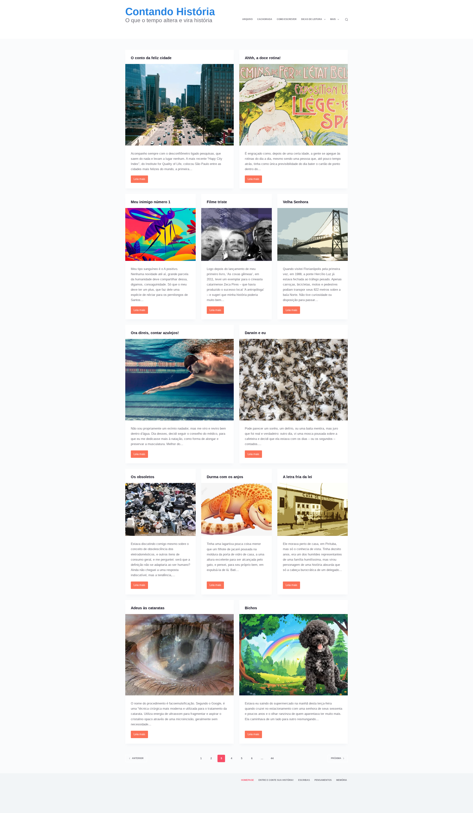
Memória (341, 780)
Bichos (251, 608)
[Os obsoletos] (160, 509)
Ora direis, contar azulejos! (155, 333)
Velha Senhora (295, 202)
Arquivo (247, 19)
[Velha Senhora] (312, 234)
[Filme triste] (236, 234)
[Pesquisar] (346, 19)
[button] (325, 19)
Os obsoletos (142, 477)
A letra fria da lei (297, 477)
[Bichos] (293, 655)
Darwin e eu (255, 333)
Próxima (336, 758)
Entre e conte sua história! (276, 780)
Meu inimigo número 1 (150, 202)
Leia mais (140, 180)
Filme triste (217, 202)
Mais (333, 19)
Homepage (247, 780)
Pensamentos (323, 780)
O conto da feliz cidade (151, 58)
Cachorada (264, 19)
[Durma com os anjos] (236, 509)
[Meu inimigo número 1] (160, 234)
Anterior (138, 758)
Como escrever (287, 19)
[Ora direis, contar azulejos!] (179, 379)
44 (272, 758)
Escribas (304, 780)
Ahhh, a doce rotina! (263, 58)
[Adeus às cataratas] (179, 655)
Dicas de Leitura (311, 19)
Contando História (170, 11)
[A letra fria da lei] (312, 509)
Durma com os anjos (225, 477)
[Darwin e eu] (293, 379)
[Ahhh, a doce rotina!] (293, 105)
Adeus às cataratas (147, 608)
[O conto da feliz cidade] (179, 105)
